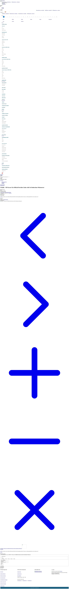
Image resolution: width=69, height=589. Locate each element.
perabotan (3, 107)
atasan (2, 48)
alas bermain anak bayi (5, 167)
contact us (58, 10)
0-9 (56, 16)
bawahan (3, 72)
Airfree (22, 19)
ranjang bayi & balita (5, 105)
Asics (3, 21)
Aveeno (13, 21)
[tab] (34, 549)
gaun (2, 51)
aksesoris (3, 55)
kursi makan (4, 134)
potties (2, 141)
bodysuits (3, 37)
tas (2, 27)
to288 (1, 196)
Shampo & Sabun (4, 147)
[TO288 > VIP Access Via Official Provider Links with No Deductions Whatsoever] (11, 548)
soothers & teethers (5, 115)
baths (2, 138)
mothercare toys (4, 170)
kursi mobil (3, 89)
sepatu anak (3, 42)
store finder (42, 10)
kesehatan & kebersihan (5, 155)
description (1, 549)
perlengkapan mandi (5, 137)
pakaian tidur (3, 33)
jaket (2, 64)
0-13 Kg (3, 90)
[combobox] (4, 176)
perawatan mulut (4, 150)
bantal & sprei (4, 103)
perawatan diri (3, 151)
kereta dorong (4, 82)
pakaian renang (4, 57)
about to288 (50, 10)
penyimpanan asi (4, 131)
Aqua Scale (50, 19)
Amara (40, 19)
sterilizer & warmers (5, 113)
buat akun (3, 182)
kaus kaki (3, 45)
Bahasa (3, 7)
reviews (1, 552)
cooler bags (3, 132)
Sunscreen (3, 146)
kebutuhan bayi (4, 32)
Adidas (13, 19)
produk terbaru (4, 24)
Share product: (2, 200)
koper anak (3, 87)
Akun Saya (1, 174)
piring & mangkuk (4, 121)
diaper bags (4, 97)
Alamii (31, 19)
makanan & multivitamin (6, 126)
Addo (3, 19)
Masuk (1, 175)
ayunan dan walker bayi (5, 165)
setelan (2, 52)
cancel (1, 177)
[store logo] (6, 12)
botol (2, 111)
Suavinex (22, 21)
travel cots (3, 95)
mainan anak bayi (4, 169)
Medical (3, 159)
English (3, 8)
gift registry (16, 13)
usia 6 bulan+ (3, 85)
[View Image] (24, 548)
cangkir (3, 120)
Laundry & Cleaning (4, 158)
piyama (3, 36)
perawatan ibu (4, 153)
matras (3, 109)
